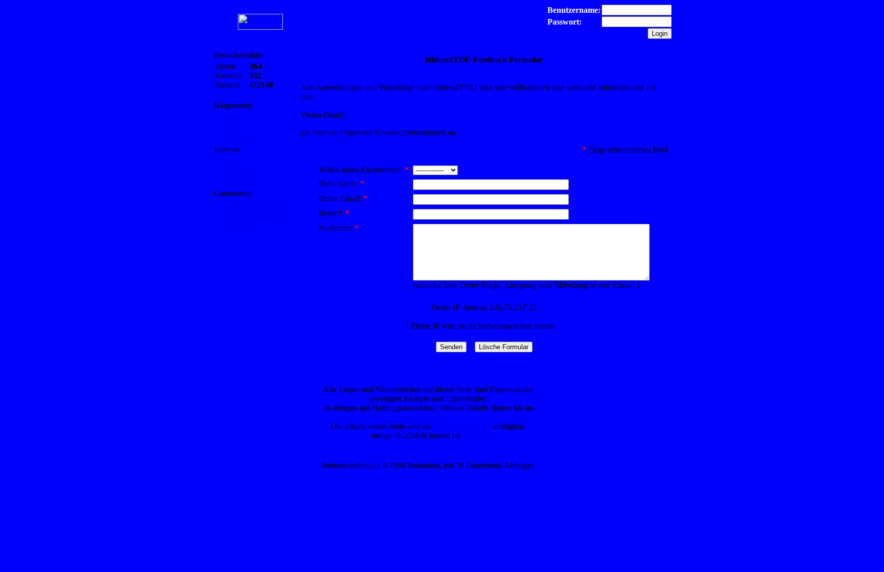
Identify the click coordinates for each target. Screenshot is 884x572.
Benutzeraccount (251, 215)
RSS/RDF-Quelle (462, 426)
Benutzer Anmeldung (258, 205)
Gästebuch (241, 225)
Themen (237, 137)
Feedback (239, 171)
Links (233, 127)
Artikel (235, 161)
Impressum (241, 181)
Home (234, 117)
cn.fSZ (473, 435)
